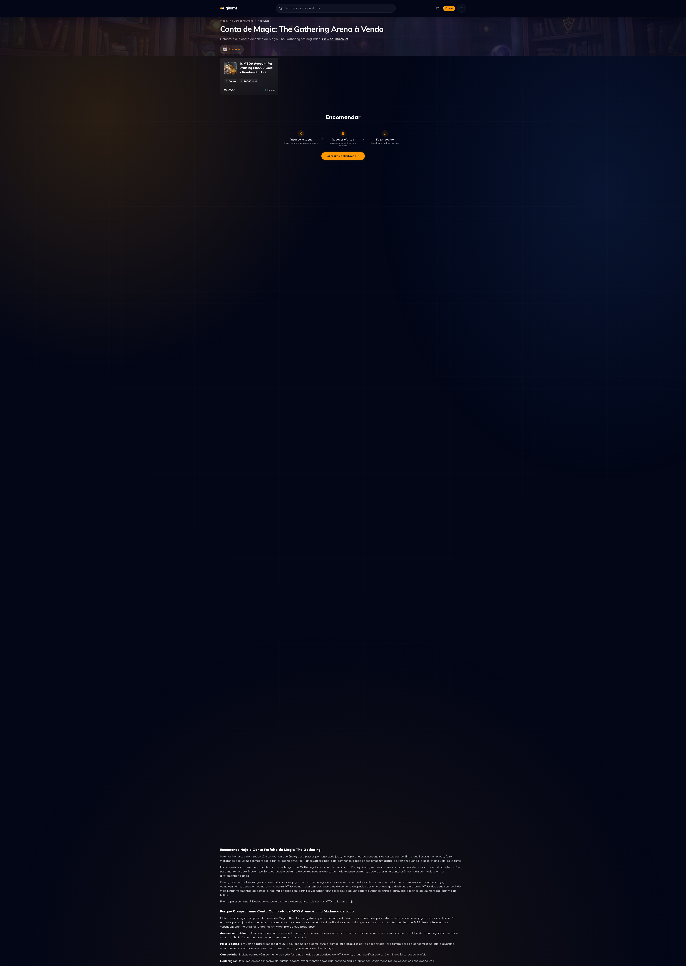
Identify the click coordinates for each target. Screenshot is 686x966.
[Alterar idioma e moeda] (437, 8)
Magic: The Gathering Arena (236, 21)
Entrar (449, 8)
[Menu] (461, 8)
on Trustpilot (335, 39)
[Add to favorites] (234, 64)
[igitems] (229, 8)
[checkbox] (226, 72)
